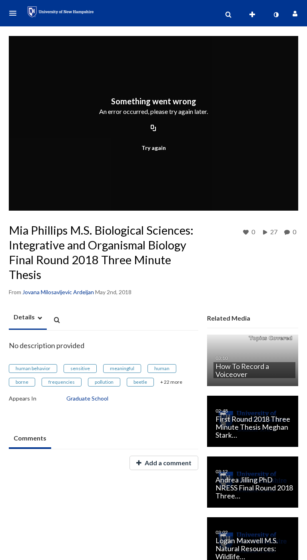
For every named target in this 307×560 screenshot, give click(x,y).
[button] (15, 13)
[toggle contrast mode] (276, 15)
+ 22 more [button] (171, 382)
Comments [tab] (30, 438)
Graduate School (87, 398)
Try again (154, 147)
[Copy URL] (153, 128)
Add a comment (167, 462)
